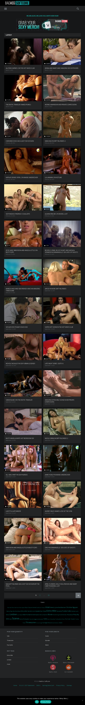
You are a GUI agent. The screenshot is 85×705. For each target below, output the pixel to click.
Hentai (73, 611)
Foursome (59, 611)
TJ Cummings (39, 623)
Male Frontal (27, 614)
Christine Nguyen (72, 607)
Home (15, 685)
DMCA (38, 685)
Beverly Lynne (54, 607)
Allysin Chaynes (28, 608)
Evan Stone (43, 611)
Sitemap (69, 685)
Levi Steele (19, 615)
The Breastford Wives (60, 619)
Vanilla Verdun (55, 623)
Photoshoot (70, 615)
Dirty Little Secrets (26, 611)
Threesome (31, 622)
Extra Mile (51, 611)
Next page (78, 595)
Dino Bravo (17, 611)
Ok (37, 702)
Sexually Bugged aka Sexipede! (36, 619)
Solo (45, 618)
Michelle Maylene (35, 615)
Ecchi (34, 611)
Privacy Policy (60, 685)
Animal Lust (35, 607)
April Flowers (42, 608)
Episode (37, 611)
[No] (82, 700)
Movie (50, 614)
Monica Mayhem (43, 615)
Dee (14, 611)
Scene (15, 618)
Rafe (10, 619)
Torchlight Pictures (47, 623)
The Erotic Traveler (70, 619)
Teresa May (52, 619)
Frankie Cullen (66, 611)
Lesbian (13, 614)
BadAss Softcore (44, 681)
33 (49, 595)
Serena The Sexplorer (24, 619)
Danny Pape (10, 611)
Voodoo (60, 623)
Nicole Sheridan (63, 615)
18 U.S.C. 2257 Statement (26, 685)
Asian (47, 607)
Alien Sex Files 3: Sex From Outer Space (15, 608)
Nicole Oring (56, 615)
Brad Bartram (62, 607)
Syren (48, 619)
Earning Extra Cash (48, 685)
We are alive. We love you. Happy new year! (42, 16)
